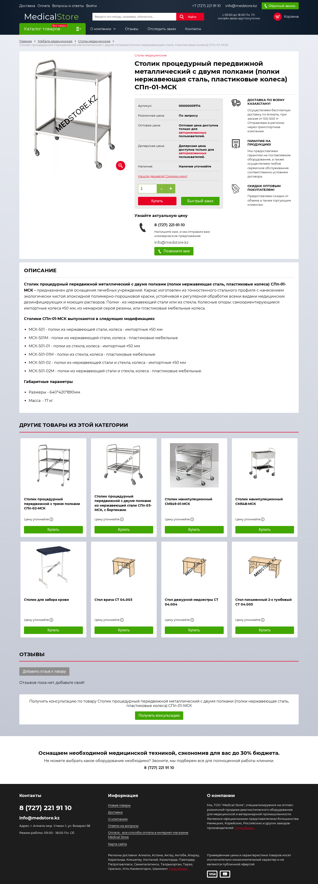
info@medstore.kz (241, 6)
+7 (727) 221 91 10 (206, 6)
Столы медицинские (151, 55)
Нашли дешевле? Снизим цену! (162, 176)
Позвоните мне (177, 251)
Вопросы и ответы (68, 6)
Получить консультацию (159, 715)
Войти (91, 6)
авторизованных (192, 132)
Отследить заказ (162, 29)
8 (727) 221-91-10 (169, 225)
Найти (192, 17)
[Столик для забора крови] (53, 567)
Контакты (193, 29)
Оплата (43, 6)
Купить (157, 201)
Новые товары (119, 805)
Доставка (27, 6)
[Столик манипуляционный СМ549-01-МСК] (194, 465)
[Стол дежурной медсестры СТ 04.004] (194, 567)
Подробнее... (245, 828)
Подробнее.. (178, 868)
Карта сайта (117, 844)
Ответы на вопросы (123, 826)
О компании (101, 29)
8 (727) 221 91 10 (159, 768)
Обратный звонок (282, 6)
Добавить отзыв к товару (44, 671)
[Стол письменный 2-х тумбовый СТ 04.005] (265, 567)
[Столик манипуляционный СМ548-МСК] (265, 465)
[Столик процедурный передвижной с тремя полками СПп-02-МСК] (53, 465)
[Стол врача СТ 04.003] (124, 567)
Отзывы (131, 29)
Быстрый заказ (200, 201)
